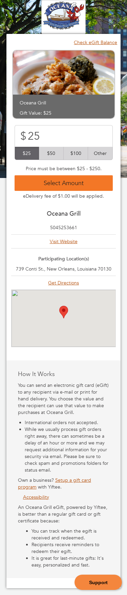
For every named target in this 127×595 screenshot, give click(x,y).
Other (100, 153)
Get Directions (63, 283)
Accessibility (36, 497)
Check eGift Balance (95, 42)
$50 (51, 153)
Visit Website (64, 241)
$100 (75, 153)
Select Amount (64, 183)
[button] (64, 312)
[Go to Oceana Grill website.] (63, 16)
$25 (27, 153)
